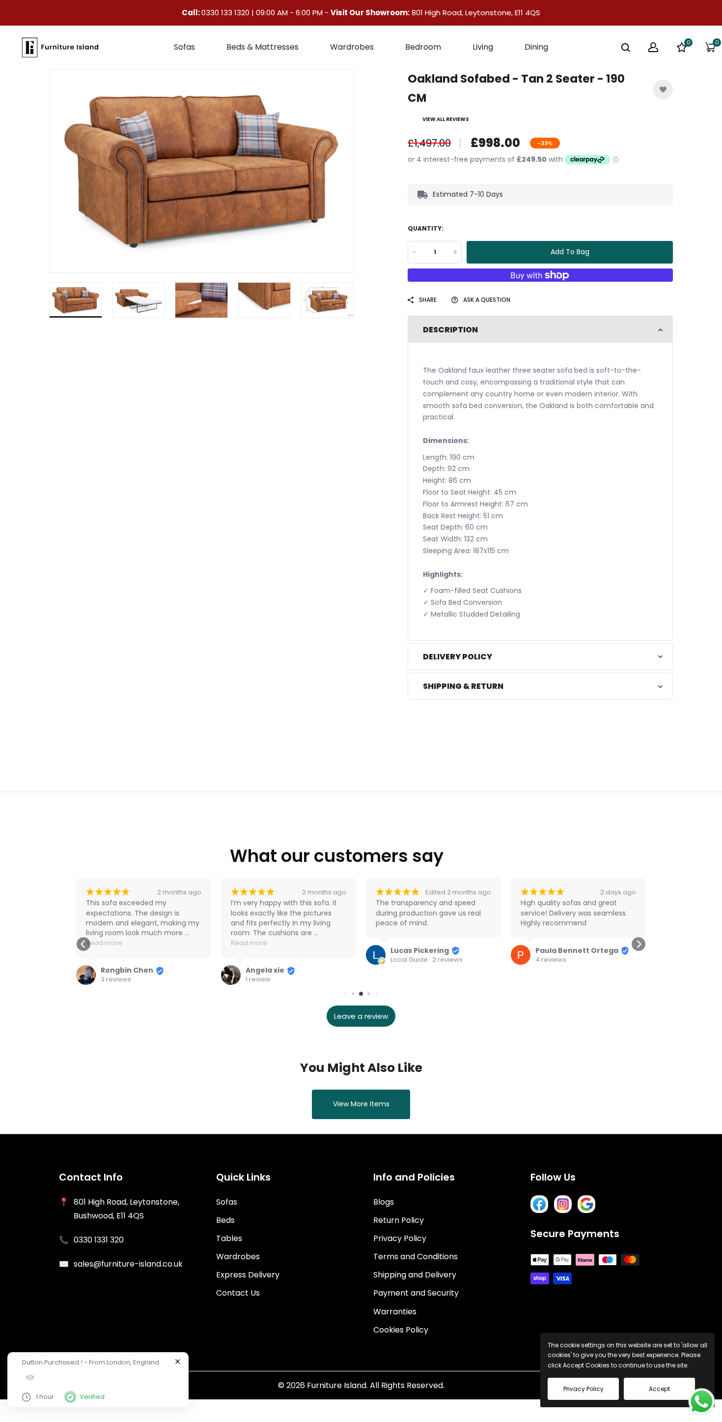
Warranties (395, 1311)
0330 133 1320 (226, 12)
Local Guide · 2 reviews (426, 959)
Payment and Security (416, 1293)
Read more (104, 943)
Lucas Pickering (419, 950)
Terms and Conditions (415, 1256)
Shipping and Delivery (414, 1274)
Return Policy (398, 1220)
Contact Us (238, 1293)
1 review (258, 979)
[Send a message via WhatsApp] (701, 1401)
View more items (361, 1104)
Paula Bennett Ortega (576, 950)
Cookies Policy (400, 1329)
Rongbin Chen (127, 970)
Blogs (383, 1202)
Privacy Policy (399, 1238)
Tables (229, 1238)
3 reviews (116, 979)
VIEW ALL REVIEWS (445, 119)
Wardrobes (238, 1256)
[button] (83, 944)
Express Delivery (247, 1274)
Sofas (226, 1202)
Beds (225, 1220)
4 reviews (550, 959)
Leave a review (361, 1016)
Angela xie (265, 970)
